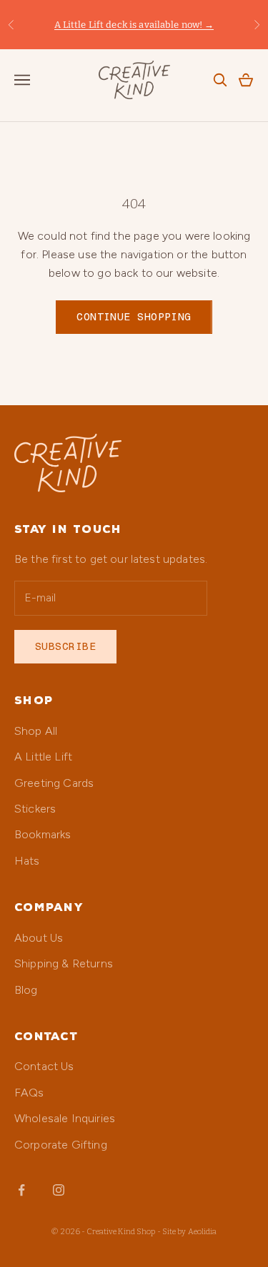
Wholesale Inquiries (64, 1118)
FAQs (29, 1092)
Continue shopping (134, 316)
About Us (38, 938)
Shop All (35, 731)
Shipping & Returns (63, 963)
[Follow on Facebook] (21, 1190)
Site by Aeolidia (189, 1231)
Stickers (35, 808)
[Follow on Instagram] (58, 1190)
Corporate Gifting (60, 1144)
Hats (27, 860)
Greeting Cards (54, 783)
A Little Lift (43, 756)
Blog (26, 990)
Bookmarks (42, 834)
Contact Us (44, 1066)
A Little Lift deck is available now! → (134, 24)
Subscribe (65, 646)
